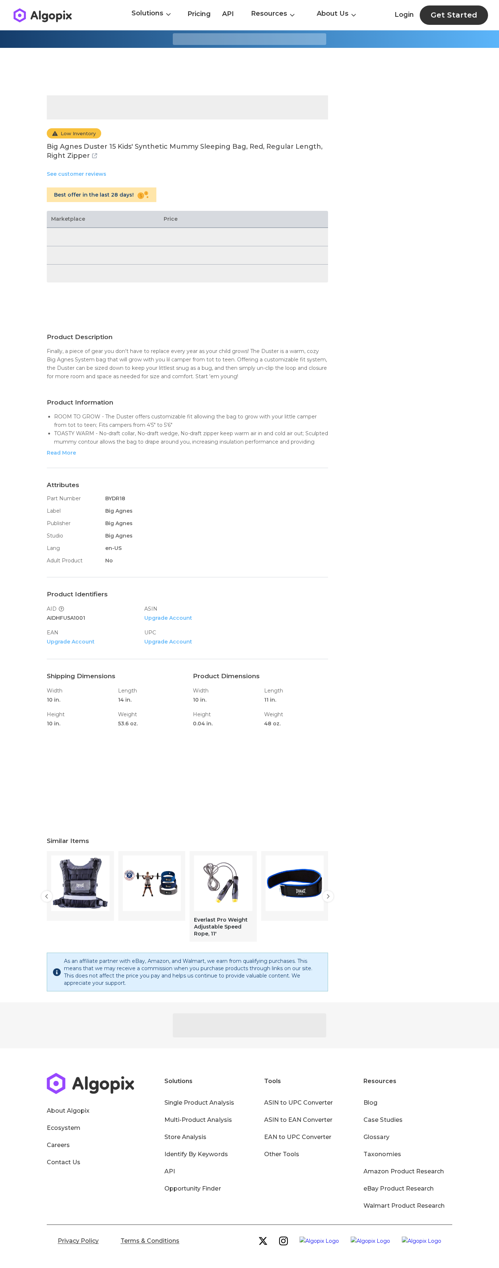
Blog (370, 1102)
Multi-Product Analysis (198, 1119)
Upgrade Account (168, 618)
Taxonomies (382, 1154)
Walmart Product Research (404, 1205)
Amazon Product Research (403, 1171)
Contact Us (63, 1162)
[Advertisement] (249, 71)
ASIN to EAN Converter (298, 1119)
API (228, 14)
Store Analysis (185, 1137)
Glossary (376, 1137)
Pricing (199, 14)
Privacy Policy (78, 1240)
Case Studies (382, 1119)
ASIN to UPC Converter (298, 1102)
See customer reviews (76, 174)
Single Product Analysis (199, 1102)
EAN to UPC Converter (298, 1137)
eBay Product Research (398, 1188)
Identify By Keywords (196, 1154)
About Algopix (68, 1110)
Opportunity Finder (192, 1188)
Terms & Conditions (150, 1240)
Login (404, 15)
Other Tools (281, 1154)
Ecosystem (63, 1127)
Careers (58, 1145)
